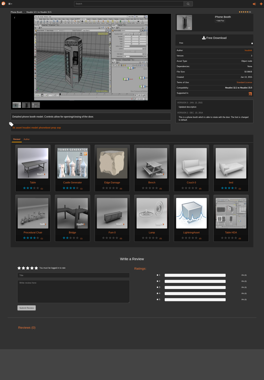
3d (13, 127)
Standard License (244, 82)
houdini (26, 127)
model (34, 127)
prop (53, 127)
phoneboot (44, 127)
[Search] (188, 3)
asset (19, 127)
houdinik (248, 50)
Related (16, 139)
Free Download (216, 37)
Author (26, 139)
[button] (10, 4)
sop (59, 127)
